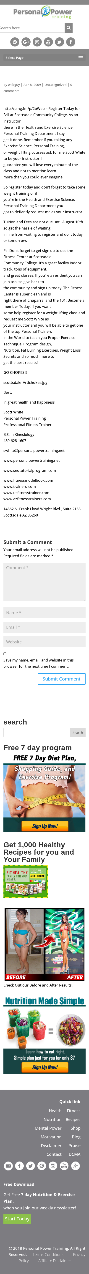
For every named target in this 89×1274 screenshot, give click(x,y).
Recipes (73, 1119)
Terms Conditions (48, 1254)
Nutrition (53, 1119)
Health (55, 1110)
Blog (76, 1137)
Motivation (51, 1137)
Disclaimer (51, 1145)
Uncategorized (55, 84)
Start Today (17, 1219)
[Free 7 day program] (44, 831)
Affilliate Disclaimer (54, 1260)
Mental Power (48, 1128)
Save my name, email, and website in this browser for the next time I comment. (38, 663)
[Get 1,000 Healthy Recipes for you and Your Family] (25, 896)
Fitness (74, 1110)
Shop (76, 1128)
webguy (14, 84)
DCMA (75, 1154)
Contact (54, 1154)
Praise (74, 1145)
